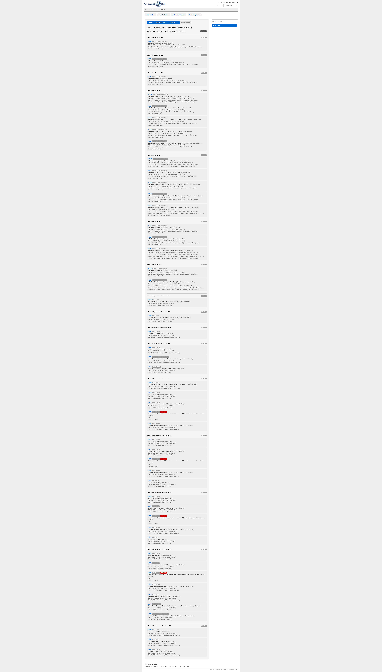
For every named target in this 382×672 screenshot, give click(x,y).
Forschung (163, 666)
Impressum (232, 2)
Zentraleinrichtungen (178, 15)
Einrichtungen (173, 666)
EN (221, 5)
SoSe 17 (150, 22)
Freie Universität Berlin (151, 664)
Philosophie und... (161, 22)
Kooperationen (184, 666)
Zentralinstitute (163, 15)
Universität (148, 666)
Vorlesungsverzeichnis (155, 10)
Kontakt (226, 2)
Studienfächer (229, 5)
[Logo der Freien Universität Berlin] (155, 4)
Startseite (221, 2)
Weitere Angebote (194, 15)
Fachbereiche (150, 15)
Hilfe (237, 2)
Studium (155, 666)
